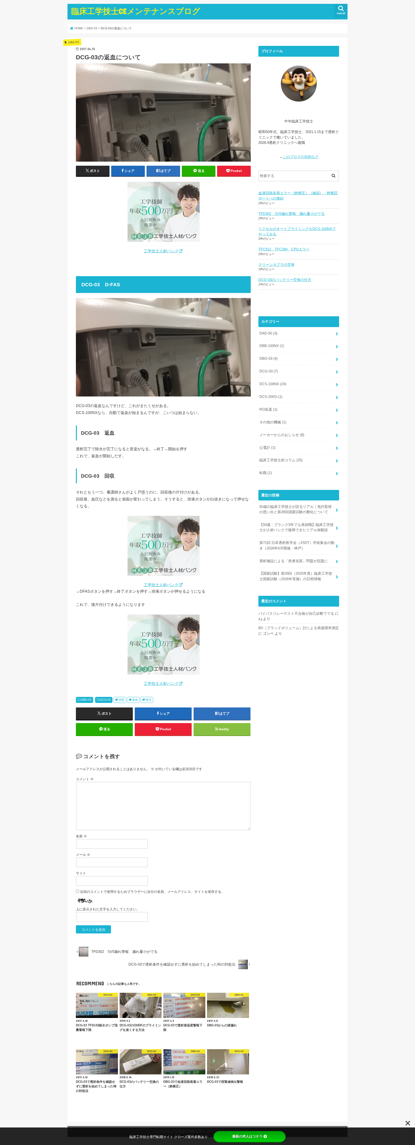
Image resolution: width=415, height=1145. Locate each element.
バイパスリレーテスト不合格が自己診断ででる (296, 613)
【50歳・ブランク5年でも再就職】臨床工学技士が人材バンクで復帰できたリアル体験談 (296, 527)
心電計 (267, 448)
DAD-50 (268, 333)
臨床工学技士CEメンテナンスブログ (135, 11)
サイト (81, 873)
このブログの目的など (301, 157)
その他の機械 (272, 422)
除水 (149, 699)
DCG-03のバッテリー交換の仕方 (284, 280)
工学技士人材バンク (161, 251)
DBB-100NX (271, 346)
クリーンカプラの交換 (276, 265)
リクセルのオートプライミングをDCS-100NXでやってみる (297, 231)
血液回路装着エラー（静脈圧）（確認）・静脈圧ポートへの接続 (298, 195)
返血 (135, 699)
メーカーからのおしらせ (281, 435)
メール (83, 855)
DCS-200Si (270, 397)
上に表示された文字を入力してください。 (108, 909)
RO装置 (268, 409)
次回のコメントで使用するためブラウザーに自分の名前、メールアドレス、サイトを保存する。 (152, 892)
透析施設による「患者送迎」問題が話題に (293, 561)
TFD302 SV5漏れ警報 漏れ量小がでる (291, 214)
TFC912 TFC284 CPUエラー (284, 249)
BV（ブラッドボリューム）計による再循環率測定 (298, 628)
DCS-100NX (272, 384)
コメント (85, 779)
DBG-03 (86, 699)
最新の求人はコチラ (247, 1136)
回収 (121, 699)
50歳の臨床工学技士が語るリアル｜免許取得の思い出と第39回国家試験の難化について (295, 509)
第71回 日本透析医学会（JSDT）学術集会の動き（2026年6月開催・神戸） (297, 545)
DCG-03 (105, 699)
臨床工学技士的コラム (281, 460)
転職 (265, 473)
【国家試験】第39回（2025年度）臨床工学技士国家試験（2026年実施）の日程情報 (295, 576)
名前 (81, 836)
